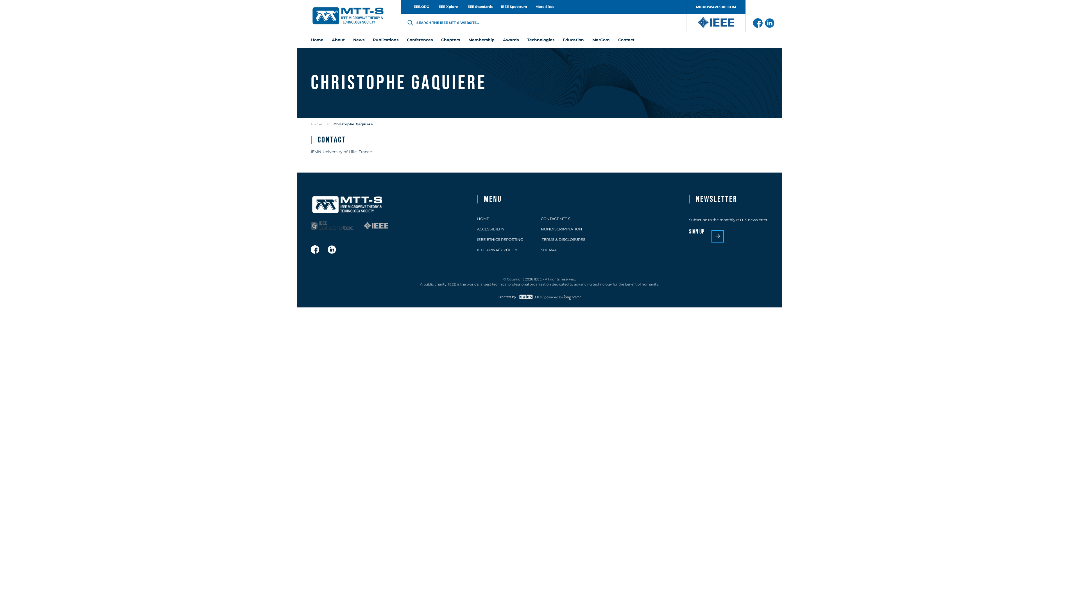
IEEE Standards (479, 6)
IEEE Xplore (448, 6)
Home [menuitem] (317, 39)
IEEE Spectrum (514, 6)
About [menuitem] (338, 39)
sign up (696, 232)
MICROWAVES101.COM (716, 7)
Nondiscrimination (561, 229)
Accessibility (490, 229)
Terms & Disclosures (563, 239)
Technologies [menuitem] (540, 39)
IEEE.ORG (420, 6)
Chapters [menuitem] (450, 39)
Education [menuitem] (573, 39)
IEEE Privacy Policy (497, 250)
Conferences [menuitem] (420, 39)
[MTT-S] (348, 16)
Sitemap (549, 250)
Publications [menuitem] (385, 39)
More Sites (545, 6)
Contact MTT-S (555, 218)
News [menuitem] (358, 39)
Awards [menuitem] (511, 39)
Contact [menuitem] (626, 39)
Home (317, 124)
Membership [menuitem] (481, 39)
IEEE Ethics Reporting (500, 239)
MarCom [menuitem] (601, 39)
